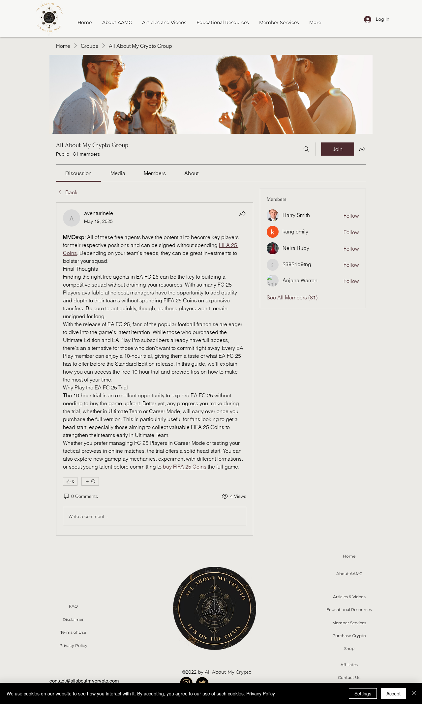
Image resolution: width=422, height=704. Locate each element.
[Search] (306, 149)
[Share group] (362, 149)
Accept (393, 693)
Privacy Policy (260, 693)
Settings (362, 693)
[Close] (414, 693)
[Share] (242, 213)
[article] (154, 369)
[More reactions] (90, 481)
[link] (78, 173)
